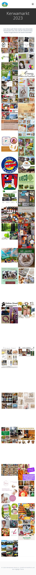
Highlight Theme (19, 569)
